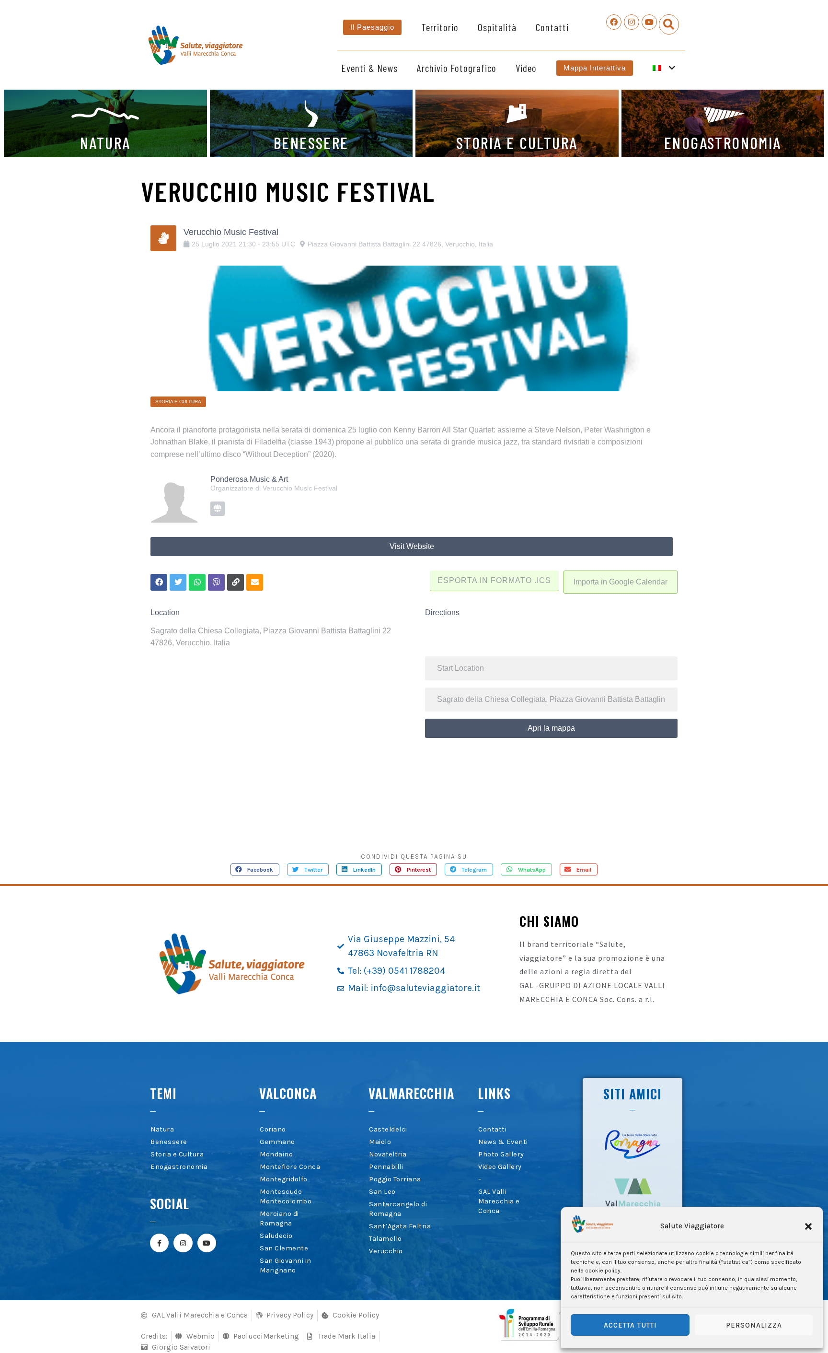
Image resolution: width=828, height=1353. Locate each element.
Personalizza (754, 1325)
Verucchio (386, 1251)
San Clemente (284, 1248)
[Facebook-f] (159, 1243)
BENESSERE (311, 142)
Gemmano (277, 1142)
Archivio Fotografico (456, 68)
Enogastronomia (178, 1167)
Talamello (385, 1239)
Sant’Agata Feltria (400, 1226)
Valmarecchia (411, 1093)
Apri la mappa (551, 728)
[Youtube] (649, 22)
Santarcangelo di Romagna (398, 1209)
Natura (162, 1129)
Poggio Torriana (395, 1179)
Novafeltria (388, 1154)
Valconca (288, 1093)
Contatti (552, 27)
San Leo (382, 1192)
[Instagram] (631, 22)
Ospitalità (497, 27)
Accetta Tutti (630, 1325)
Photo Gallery (501, 1154)
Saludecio (276, 1236)
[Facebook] (613, 22)
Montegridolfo (284, 1179)
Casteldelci (388, 1129)
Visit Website (412, 546)
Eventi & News (369, 68)
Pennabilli (386, 1167)
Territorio (440, 27)
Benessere (168, 1142)
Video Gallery (500, 1167)
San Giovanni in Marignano (285, 1265)
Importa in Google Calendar (620, 582)
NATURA (105, 142)
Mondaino (276, 1154)
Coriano (273, 1129)
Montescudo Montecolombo (285, 1196)
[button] (808, 1226)
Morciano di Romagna (279, 1218)
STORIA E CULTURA (516, 142)
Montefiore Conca (290, 1167)
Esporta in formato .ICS (494, 580)
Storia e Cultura (177, 1154)
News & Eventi (503, 1142)
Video (526, 68)
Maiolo (380, 1142)
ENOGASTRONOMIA (723, 142)
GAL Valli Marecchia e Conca (499, 1201)
